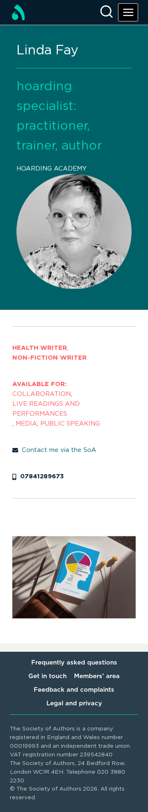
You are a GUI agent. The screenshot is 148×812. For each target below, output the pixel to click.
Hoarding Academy (51, 169)
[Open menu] (128, 12)
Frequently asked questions (74, 663)
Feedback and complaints (74, 690)
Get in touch (47, 676)
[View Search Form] (106, 12)
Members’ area (97, 676)
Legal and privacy (74, 703)
